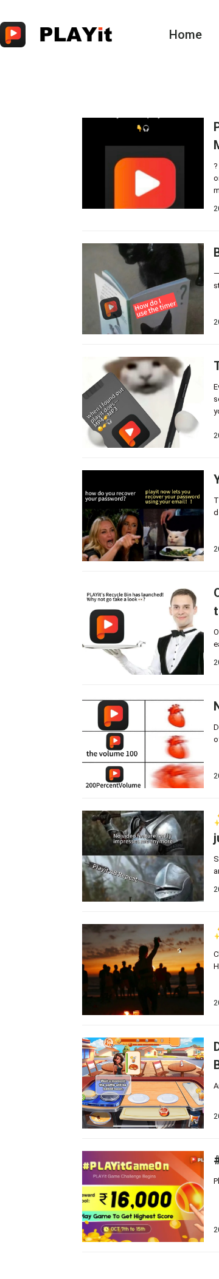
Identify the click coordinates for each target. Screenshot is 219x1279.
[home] (64, 34)
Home (185, 34)
